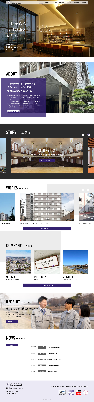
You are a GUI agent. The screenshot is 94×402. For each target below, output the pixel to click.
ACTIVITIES (68, 277)
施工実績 (55, 2)
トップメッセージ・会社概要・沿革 (14, 279)
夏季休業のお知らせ (52, 353)
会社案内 (47, 2)
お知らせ (84, 2)
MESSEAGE (11, 277)
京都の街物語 (62, 2)
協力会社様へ (77, 2)
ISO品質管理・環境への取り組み (70, 279)
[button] (83, 135)
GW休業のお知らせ (52, 371)
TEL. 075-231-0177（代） (12, 391)
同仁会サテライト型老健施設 (39, 223)
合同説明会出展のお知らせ (53, 365)
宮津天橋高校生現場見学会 (53, 347)
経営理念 (36, 279)
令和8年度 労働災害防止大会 (54, 359)
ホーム (40, 2)
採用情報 (69, 2)
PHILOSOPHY (40, 277)
